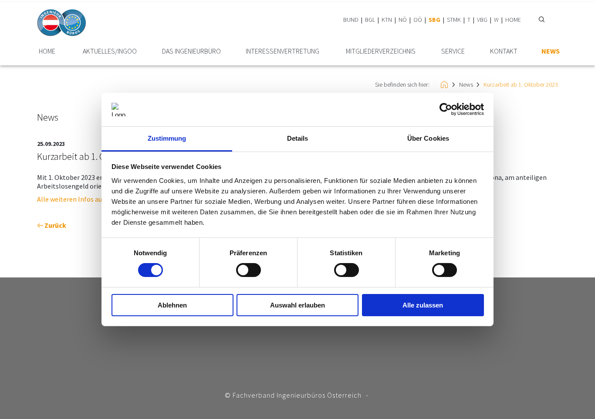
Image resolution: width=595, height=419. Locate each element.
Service (453, 51)
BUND (350, 20)
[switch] (248, 270)
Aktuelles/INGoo (110, 51)
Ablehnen (172, 305)
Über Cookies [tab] (428, 138)
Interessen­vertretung (282, 51)
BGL (370, 20)
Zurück (54, 225)
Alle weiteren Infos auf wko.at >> (86, 199)
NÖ (403, 20)
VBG (482, 20)
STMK (454, 20)
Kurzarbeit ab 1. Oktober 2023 (520, 84)
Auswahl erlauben (297, 305)
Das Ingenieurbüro (191, 51)
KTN (387, 20)
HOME (513, 20)
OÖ (417, 20)
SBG (434, 20)
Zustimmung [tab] (167, 138)
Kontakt (503, 51)
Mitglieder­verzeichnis (381, 51)
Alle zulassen (422, 305)
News (550, 51)
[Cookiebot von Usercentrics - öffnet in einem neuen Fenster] (446, 109)
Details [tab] (297, 138)
